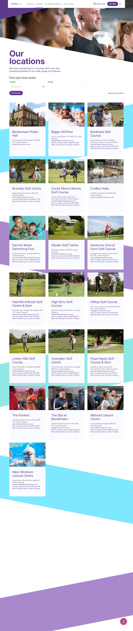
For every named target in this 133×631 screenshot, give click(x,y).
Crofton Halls (99, 188)
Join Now (112, 4)
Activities (30, 4)
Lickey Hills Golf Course (23, 360)
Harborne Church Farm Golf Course (102, 247)
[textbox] (60, 86)
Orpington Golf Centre (61, 360)
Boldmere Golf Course (100, 133)
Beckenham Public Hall (25, 133)
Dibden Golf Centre (64, 245)
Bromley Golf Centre (26, 188)
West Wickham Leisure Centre (22, 474)
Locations (39, 4)
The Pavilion (21, 415)
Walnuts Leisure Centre (101, 417)
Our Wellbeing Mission (53, 4)
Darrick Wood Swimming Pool (23, 247)
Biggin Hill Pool (62, 132)
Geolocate (43, 86)
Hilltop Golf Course (103, 302)
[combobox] (66, 86)
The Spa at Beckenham (59, 417)
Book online (100, 4)
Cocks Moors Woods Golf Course (66, 190)
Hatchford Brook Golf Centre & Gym (27, 304)
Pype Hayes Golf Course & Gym (102, 360)
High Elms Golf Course (61, 304)
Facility (50, 82)
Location (12, 82)
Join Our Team (68, 4)
